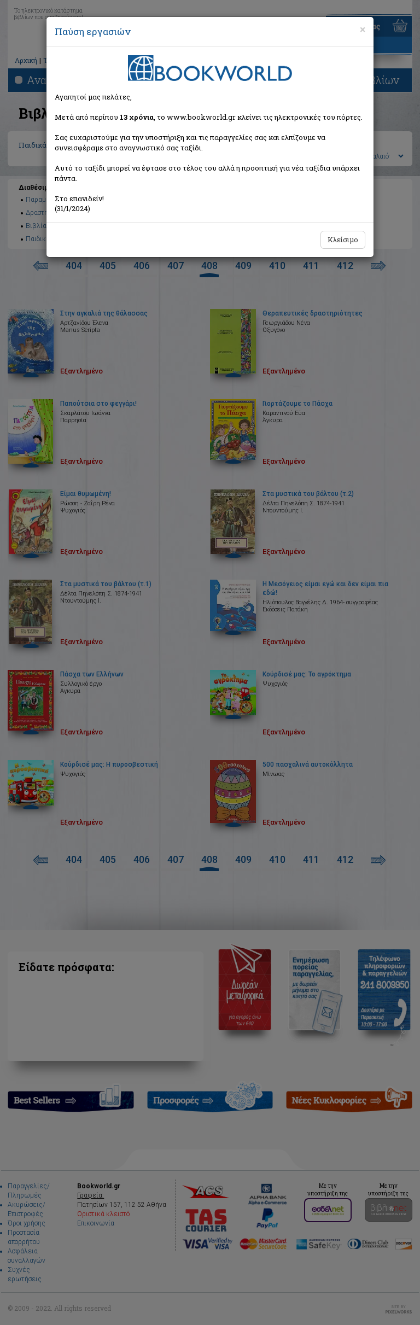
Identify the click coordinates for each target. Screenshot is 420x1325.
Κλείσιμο (343, 239)
